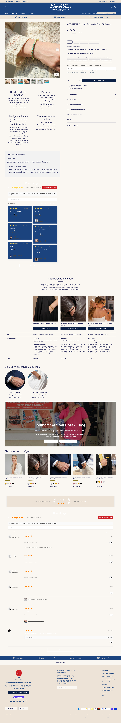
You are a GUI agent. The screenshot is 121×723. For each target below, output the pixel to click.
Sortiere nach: (42, 203)
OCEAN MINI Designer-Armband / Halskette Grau (59, 478)
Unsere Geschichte (51, 441)
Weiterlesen (53, 129)
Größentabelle (77, 714)
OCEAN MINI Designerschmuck (15, 394)
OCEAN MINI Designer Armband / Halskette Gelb (104, 478)
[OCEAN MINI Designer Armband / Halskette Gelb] (106, 464)
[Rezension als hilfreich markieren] (111, 542)
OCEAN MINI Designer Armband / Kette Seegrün (82, 478)
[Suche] (5, 7)
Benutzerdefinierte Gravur (88, 13)
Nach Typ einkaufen (10, 13)
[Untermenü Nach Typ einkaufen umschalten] (16, 13)
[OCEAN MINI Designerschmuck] (15, 380)
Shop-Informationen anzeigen (75, 88)
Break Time (69, 27)
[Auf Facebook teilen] (74, 125)
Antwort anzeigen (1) (29, 637)
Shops (71, 714)
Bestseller (32, 13)
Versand (74, 32)
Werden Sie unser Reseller (111, 714)
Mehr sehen (60, 281)
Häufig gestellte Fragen (106, 717)
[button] (115, 7)
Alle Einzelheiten (45, 328)
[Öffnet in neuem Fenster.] (10, 631)
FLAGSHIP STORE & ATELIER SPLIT (18, 692)
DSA (103, 695)
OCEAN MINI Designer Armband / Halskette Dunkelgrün (36, 478)
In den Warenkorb (99, 80)
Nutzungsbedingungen (107, 690)
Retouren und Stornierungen (109, 679)
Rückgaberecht (106, 681)
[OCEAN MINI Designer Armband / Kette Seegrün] (83, 464)
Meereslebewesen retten (99, 714)
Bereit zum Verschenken (87, 714)
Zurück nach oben (60, 662)
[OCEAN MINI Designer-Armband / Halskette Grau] (60, 464)
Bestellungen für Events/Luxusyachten (92, 717)
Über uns (66, 714)
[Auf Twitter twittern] (72, 125)
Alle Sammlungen (23, 13)
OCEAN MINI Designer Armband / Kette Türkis (13, 478)
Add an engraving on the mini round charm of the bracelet (83, 65)
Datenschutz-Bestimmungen (109, 687)
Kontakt (114, 717)
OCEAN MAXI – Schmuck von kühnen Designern (38, 394)
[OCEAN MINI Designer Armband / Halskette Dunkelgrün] (38, 464)
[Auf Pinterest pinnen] (77, 125)
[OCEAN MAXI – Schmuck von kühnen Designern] (38, 380)
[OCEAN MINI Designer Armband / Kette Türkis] (15, 464)
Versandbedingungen (107, 676)
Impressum (104, 684)
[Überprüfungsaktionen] (30, 208)
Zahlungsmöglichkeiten (108, 673)
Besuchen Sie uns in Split (68, 441)
